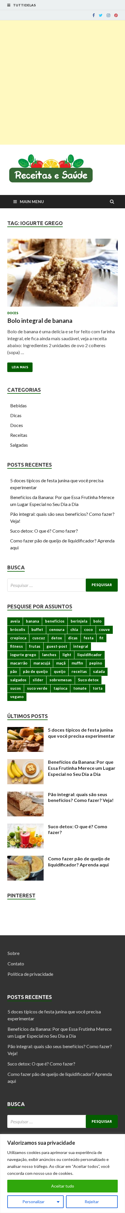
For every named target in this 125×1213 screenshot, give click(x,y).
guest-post (57, 646)
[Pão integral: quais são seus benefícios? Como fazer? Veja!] (25, 795)
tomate (80, 688)
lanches (49, 654)
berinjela (79, 621)
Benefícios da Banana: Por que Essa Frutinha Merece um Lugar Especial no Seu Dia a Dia (81, 768)
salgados (18, 680)
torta (97, 688)
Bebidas (18, 405)
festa (88, 638)
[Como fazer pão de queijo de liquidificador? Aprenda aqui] (25, 859)
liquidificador (89, 654)
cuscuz (38, 638)
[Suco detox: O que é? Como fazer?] (25, 827)
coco (88, 629)
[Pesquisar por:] (62, 585)
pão (13, 671)
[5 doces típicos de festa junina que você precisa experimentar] (25, 730)
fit (101, 638)
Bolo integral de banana (39, 320)
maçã (60, 663)
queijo (59, 671)
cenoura (56, 629)
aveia (15, 621)
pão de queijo (35, 671)
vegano (17, 696)
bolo (97, 621)
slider (38, 680)
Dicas (16, 415)
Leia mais (20, 367)
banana (32, 621)
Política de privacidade (30, 974)
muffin (77, 663)
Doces (12, 313)
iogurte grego (23, 654)
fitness (16, 646)
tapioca (60, 688)
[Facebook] (93, 15)
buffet (37, 629)
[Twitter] (100, 15)
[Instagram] (108, 15)
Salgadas (19, 445)
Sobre (13, 953)
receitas (79, 671)
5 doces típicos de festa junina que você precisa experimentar (81, 733)
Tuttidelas (24, 5)
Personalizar (33, 1201)
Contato (16, 963)
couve (104, 629)
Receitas (18, 435)
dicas (73, 638)
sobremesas (60, 680)
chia (74, 629)
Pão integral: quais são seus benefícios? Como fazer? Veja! (81, 797)
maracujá (41, 663)
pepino (95, 663)
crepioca (18, 638)
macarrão (18, 663)
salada (99, 671)
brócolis (17, 629)
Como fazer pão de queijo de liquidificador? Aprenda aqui (79, 861)
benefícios (55, 621)
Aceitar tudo (62, 1185)
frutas (34, 646)
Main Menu (32, 201)
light (67, 654)
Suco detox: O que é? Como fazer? (44, 530)
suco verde (37, 688)
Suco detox (88, 680)
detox (56, 638)
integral (80, 646)
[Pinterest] (116, 15)
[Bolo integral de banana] (62, 275)
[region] (62, 1173)
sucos (15, 688)
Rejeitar (92, 1201)
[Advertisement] (62, 82)
